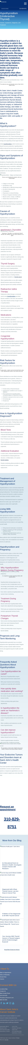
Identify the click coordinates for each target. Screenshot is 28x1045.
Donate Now (3, 976)
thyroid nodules (5, 460)
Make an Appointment (5, 972)
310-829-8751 (23, 8)
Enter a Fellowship (5, 974)
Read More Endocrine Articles (12, 949)
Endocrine (4, 8)
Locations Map (3, 989)
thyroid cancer (18, 277)
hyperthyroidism (11, 296)
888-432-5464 (3, 999)
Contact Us (3, 991)
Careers (2, 979)
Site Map (6, 1039)
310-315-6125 (3, 995)
